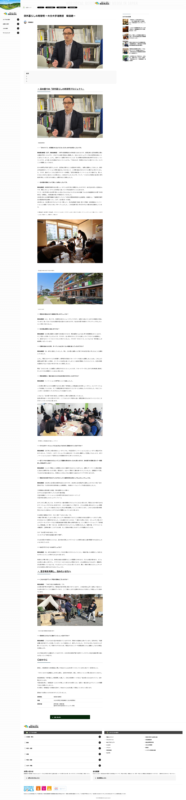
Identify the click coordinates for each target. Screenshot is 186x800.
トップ (40, 7)
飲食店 (147, 747)
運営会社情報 (72, 7)
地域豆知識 (108, 750)
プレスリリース (109, 739)
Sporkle (108, 752)
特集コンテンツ (109, 737)
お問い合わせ (61, 7)
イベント (108, 747)
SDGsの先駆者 (148, 745)
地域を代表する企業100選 (151, 737)
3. (26, 81)
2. (26, 79)
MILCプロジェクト (110, 742)
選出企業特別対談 (149, 742)
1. (26, 76)
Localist (108, 745)
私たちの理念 (50, 7)
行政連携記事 (148, 739)
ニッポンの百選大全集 (150, 750)
